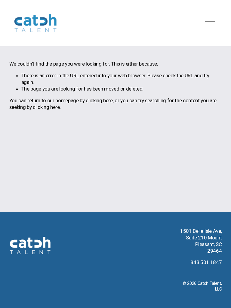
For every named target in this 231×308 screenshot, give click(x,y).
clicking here (99, 100)
